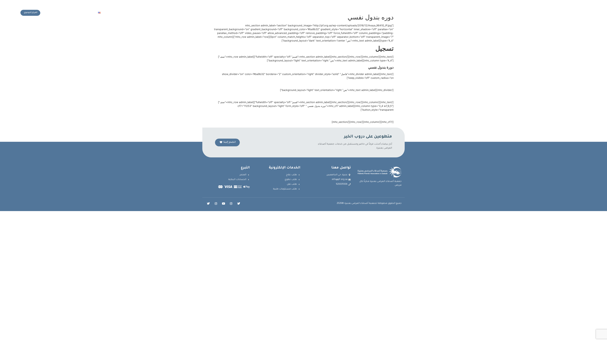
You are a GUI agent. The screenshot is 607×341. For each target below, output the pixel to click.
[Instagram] (231, 203)
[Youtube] (223, 203)
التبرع (126, 13)
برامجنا (203, 13)
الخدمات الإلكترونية (163, 13)
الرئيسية (231, 13)
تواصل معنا (112, 13)
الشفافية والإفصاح (188, 13)
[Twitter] (239, 203)
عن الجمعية (218, 13)
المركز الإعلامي (141, 13)
